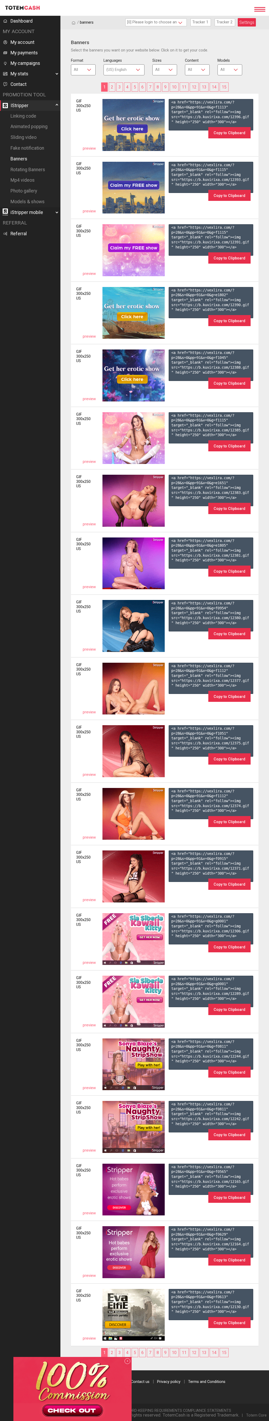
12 (194, 87)
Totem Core (256, 1415)
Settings (246, 22)
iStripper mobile (27, 212)
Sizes (157, 60)
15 (224, 87)
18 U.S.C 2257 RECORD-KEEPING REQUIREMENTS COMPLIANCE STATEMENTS (164, 1410)
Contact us (140, 1382)
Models (224, 60)
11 (184, 87)
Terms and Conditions (206, 1382)
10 (174, 87)
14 (214, 87)
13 (204, 87)
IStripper (19, 105)
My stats (19, 73)
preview (89, 148)
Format (77, 60)
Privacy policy (168, 1382)
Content (192, 60)
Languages (113, 60)
